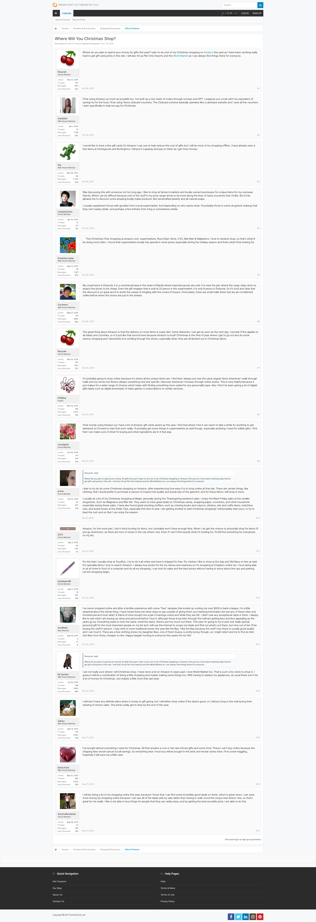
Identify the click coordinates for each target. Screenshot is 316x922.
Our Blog (57, 888)
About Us (57, 894)
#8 (258, 414)
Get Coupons (59, 881)
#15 (258, 737)
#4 (258, 228)
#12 (258, 597)
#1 (258, 88)
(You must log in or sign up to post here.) (243, 839)
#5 (258, 275)
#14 (258, 691)
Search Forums (62, 19)
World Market (180, 55)
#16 (258, 784)
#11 (258, 551)
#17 (258, 830)
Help (163, 881)
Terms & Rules (168, 888)
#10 (258, 518)
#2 (258, 135)
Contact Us (58, 901)
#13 (258, 644)
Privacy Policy (167, 901)
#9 (258, 461)
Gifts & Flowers (74, 43)
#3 (258, 181)
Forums (66, 13)
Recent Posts (79, 19)
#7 (258, 368)
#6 (258, 321)
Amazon (208, 52)
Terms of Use (167, 894)
